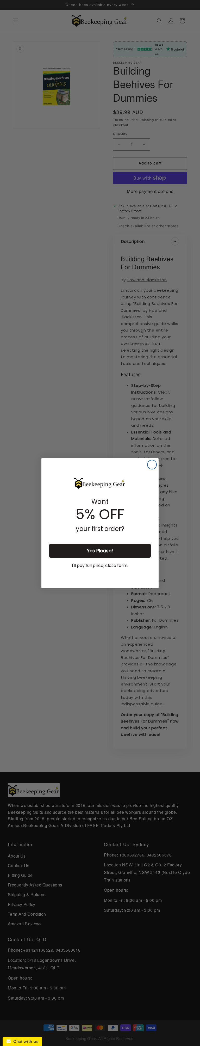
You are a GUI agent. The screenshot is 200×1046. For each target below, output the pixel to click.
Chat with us (24, 1041)
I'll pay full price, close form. (100, 565)
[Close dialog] (152, 464)
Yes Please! (100, 550)
